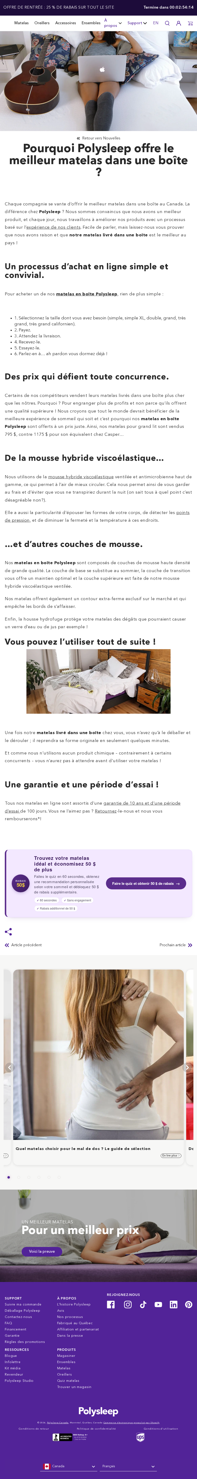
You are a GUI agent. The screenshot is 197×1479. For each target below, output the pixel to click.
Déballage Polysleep (22, 1310)
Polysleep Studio (19, 1381)
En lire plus (170, 1155)
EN (155, 23)
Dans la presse (70, 1335)
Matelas (21, 23)
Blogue (11, 1356)
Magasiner (66, 1356)
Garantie (12, 1335)
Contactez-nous (18, 1317)
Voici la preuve (42, 1252)
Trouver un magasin (74, 1387)
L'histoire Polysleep (74, 1304)
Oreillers (41, 23)
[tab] (8, 1177)
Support (135, 23)
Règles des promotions (25, 1342)
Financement (15, 1329)
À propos (110, 23)
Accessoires (65, 23)
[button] (190, 23)
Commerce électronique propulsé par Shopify (132, 1423)
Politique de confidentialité (96, 1429)
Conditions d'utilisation (161, 1429)
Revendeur (14, 1374)
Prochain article (173, 945)
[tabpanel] (98, 1067)
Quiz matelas (68, 1381)
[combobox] (68, 1466)
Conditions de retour (34, 1429)
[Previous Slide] (10, 1067)
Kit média (13, 1368)
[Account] (179, 23)
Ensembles (91, 23)
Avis (61, 1310)
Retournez (106, 811)
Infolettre (13, 1362)
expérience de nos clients (53, 227)
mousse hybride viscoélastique (81, 477)
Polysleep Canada (57, 1423)
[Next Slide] (187, 1067)
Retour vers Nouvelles (101, 138)
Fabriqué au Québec (75, 1323)
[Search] (167, 23)
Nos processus (70, 1317)
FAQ (8, 1323)
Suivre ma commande (23, 1304)
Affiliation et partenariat (78, 1329)
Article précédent (26, 945)
